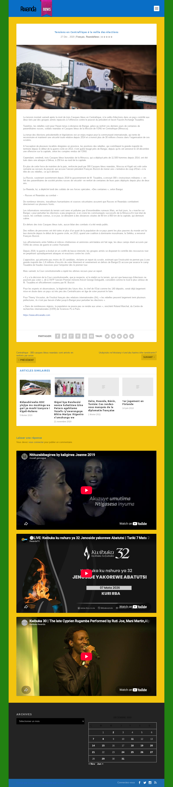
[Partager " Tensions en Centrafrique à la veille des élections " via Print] (91, 336)
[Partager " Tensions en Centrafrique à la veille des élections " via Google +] (71, 336)
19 (142, 745)
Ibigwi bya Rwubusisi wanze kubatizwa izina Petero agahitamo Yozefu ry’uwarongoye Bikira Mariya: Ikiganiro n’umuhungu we (69, 409)
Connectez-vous (126, 782)
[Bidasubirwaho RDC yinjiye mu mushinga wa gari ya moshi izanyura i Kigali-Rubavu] (35, 387)
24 (123, 752)
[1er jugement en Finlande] (137, 387)
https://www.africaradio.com (36, 315)
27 (151, 752)
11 (132, 739)
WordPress (61, 783)
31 (123, 758)
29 (103, 758)
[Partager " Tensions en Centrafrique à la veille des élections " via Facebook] (57, 336)
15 (103, 745)
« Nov (92, 763)
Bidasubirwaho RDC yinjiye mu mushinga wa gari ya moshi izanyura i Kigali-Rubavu (35, 406)
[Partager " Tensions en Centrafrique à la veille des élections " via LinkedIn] (84, 336)
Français (80, 37)
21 (93, 752)
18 (132, 745)
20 (151, 745)
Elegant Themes (34, 783)
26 (142, 752)
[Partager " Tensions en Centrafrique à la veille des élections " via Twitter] (64, 336)
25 (132, 752)
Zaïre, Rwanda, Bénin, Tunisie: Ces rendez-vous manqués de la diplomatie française (102, 405)
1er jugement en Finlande (133, 402)
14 (93, 745)
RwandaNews (92, 37)
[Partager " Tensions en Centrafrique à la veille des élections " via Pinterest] (78, 336)
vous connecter (36, 442)
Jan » (100, 763)
